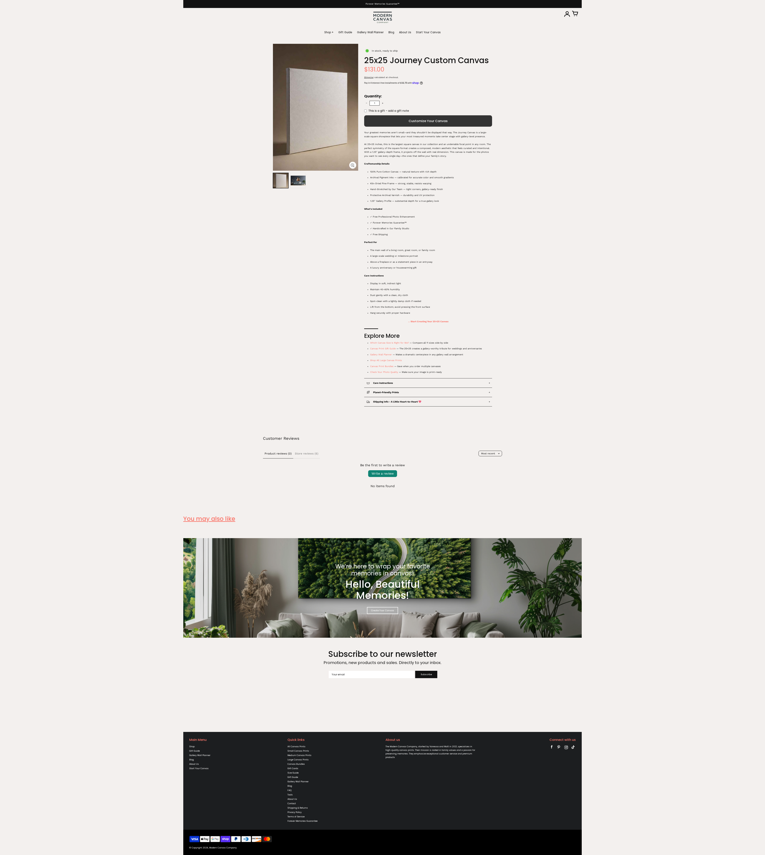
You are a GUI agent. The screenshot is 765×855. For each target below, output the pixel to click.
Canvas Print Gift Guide (383, 348)
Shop (192, 746)
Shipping (369, 77)
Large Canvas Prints (298, 759)
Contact (291, 803)
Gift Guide (194, 750)
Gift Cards (292, 768)
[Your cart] (575, 14)
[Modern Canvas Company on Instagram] (566, 748)
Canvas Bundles (296, 764)
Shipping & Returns (297, 807)
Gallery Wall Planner (381, 354)
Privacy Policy (294, 812)
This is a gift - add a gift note (388, 111)
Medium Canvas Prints (299, 755)
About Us (194, 764)
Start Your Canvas (199, 768)
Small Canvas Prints (298, 750)
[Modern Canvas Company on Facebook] (551, 748)
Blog (191, 759)
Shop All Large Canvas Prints (386, 360)
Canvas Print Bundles (381, 366)
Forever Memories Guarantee (302, 821)
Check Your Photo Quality (384, 372)
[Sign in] (567, 14)
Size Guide (293, 772)
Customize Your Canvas (428, 121)
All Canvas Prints (296, 746)
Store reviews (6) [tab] (306, 453)
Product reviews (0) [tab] (278, 453)
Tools (290, 794)
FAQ (289, 790)
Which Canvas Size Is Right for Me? (389, 343)
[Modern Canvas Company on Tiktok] (573, 748)
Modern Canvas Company (223, 847)
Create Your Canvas (382, 610)
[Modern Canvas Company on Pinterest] (558, 748)
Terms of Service (296, 816)
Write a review (383, 473)
